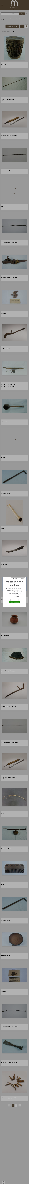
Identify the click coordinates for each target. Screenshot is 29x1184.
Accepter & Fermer (14, 602)
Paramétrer (15, 600)
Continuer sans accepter (18, 578)
